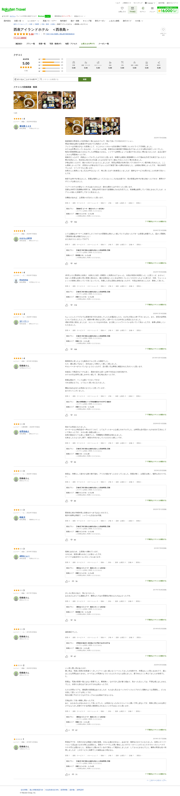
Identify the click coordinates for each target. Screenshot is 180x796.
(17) (88, 43)
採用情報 (64, 790)
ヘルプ (117, 3)
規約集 (72, 790)
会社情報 (24, 790)
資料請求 (80, 790)
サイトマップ (138, 3)
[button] (25, 100)
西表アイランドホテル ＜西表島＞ (41, 29)
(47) (55, 43)
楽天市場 (161, 3)
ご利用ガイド (126, 3)
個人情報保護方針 (36, 790)
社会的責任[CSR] (52, 790)
